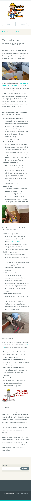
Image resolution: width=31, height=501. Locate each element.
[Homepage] (15, 11)
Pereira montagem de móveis (8, 493)
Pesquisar (4, 465)
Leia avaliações (15, 241)
